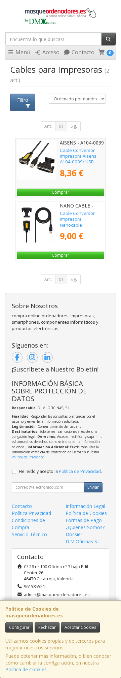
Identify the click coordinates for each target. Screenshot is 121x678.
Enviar (93, 487)
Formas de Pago (84, 520)
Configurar (19, 627)
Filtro (22, 100)
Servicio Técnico (29, 534)
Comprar (60, 192)
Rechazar (47, 627)
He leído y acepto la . (60, 471)
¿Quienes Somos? (85, 527)
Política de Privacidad (28, 457)
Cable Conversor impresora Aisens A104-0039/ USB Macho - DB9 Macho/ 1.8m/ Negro (81, 161)
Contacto (82, 52)
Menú (22, 52)
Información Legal (85, 506)
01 (61, 126)
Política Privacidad (31, 513)
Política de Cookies (26, 669)
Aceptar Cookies (80, 627)
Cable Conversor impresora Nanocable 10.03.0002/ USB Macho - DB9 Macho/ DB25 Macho (81, 227)
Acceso (50, 52)
